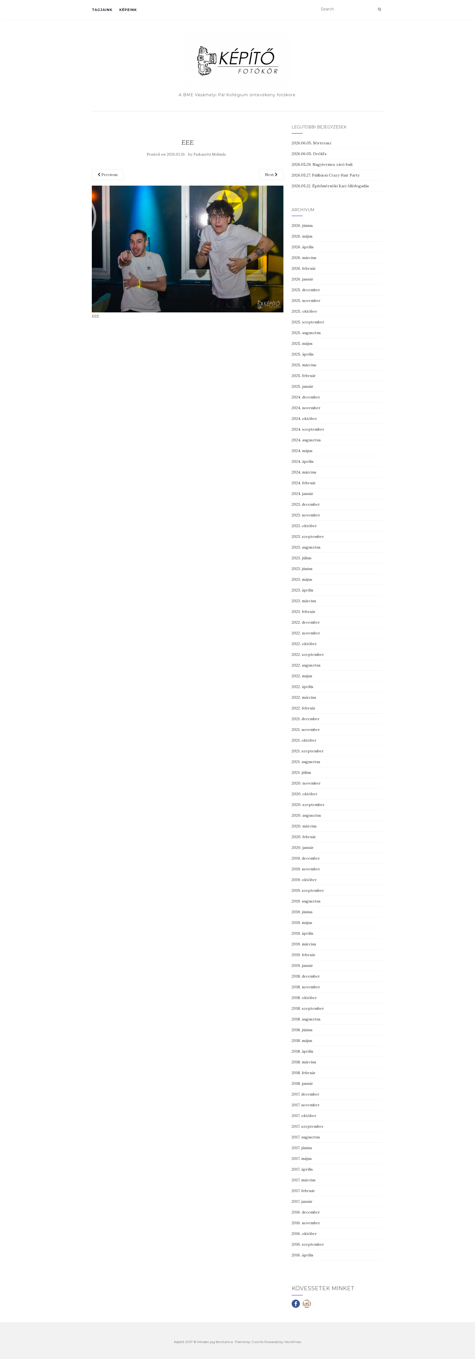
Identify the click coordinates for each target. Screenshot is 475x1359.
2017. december (305, 1094)
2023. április (302, 590)
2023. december (306, 504)
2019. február (304, 954)
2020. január (303, 847)
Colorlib (257, 1342)
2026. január (302, 279)
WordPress (292, 1342)
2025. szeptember (308, 322)
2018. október (304, 997)
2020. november (306, 783)
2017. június (302, 1147)
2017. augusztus (306, 1137)
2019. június (302, 911)
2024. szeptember (308, 429)
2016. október (304, 1233)
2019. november (306, 868)
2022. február (304, 708)
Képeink (128, 10)
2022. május (302, 675)
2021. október (304, 740)
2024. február (304, 482)
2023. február (304, 611)
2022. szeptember (308, 654)
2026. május (302, 236)
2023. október (304, 525)
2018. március (304, 1062)
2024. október (304, 418)
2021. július (301, 772)
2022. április (302, 686)
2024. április (303, 461)
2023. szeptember (308, 536)
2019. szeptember (308, 890)
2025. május (302, 343)
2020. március (304, 826)
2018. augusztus (306, 1019)
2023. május (302, 579)
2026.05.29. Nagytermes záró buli (322, 164)
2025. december (306, 289)
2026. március (304, 257)
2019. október (304, 879)
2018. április (302, 1051)
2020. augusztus (306, 815)
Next (270, 174)
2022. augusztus (306, 665)
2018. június (302, 1029)
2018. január (302, 1083)
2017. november (306, 1104)
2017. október (304, 1115)
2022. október (304, 643)
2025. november (306, 300)
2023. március (304, 600)
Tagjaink (102, 10)
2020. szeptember (308, 804)
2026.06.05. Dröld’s (309, 153)
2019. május (302, 922)
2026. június (302, 225)
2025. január (302, 386)
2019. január (302, 965)
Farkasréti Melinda (210, 154)
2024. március (304, 472)
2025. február (304, 375)
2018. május (302, 1040)
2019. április (302, 933)
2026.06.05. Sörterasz (312, 143)
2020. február (304, 836)
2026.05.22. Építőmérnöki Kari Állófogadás (330, 185)
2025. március (304, 364)
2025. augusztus (306, 332)
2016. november (306, 1222)
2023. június (302, 568)
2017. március (304, 1180)
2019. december (306, 858)
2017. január (302, 1201)
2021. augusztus (306, 761)
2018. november (306, 986)
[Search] (379, 9)
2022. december (306, 622)
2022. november (306, 633)
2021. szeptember (308, 751)
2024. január (302, 493)
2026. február (304, 268)
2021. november (306, 729)
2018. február (304, 1072)
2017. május (302, 1158)
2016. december (306, 1212)
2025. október (304, 311)
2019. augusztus (306, 901)
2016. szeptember (308, 1244)
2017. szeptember (308, 1126)
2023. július (301, 557)
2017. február (303, 1190)
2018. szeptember (308, 1008)
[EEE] (187, 248)
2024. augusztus (306, 440)
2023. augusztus (306, 547)
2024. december (306, 397)
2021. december (306, 718)
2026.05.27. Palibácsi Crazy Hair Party (326, 175)
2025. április (303, 354)
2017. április (302, 1169)
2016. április (302, 1255)
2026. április (303, 246)
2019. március (304, 944)
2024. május (302, 450)
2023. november (306, 515)
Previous (109, 174)
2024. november (306, 407)
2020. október (304, 793)
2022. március (304, 697)
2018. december (306, 976)
